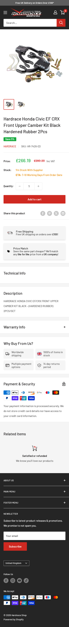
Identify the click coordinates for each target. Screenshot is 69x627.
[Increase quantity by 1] (38, 186)
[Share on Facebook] (42, 213)
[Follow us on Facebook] (6, 580)
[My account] (55, 12)
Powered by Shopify (14, 619)
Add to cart (34, 199)
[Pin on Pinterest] (49, 213)
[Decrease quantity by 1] (19, 186)
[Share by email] (63, 213)
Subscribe (15, 546)
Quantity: (9, 186)
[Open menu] (5, 12)
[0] (62, 12)
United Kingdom (13, 563)
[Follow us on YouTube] (19, 580)
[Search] (61, 23)
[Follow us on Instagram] (12, 580)
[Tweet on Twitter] (56, 213)
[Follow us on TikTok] (26, 580)
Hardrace (10, 146)
